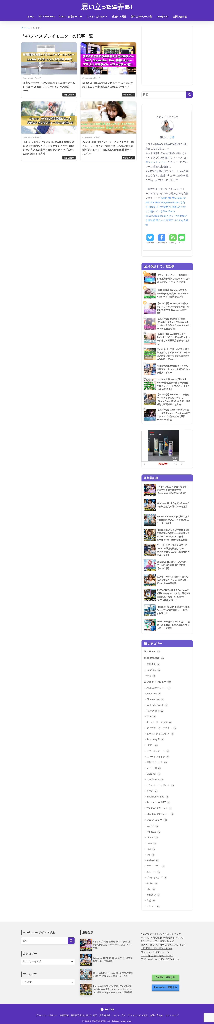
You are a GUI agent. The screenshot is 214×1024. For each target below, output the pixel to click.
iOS (150, 854)
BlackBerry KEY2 (157, 796)
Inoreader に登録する (165, 987)
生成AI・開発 (119, 16)
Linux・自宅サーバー (70, 16)
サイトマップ (171, 1015)
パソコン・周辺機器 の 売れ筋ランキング (162, 937)
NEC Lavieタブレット (159, 814)
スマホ (152, 791)
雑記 (150, 889)
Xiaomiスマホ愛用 (158, 207)
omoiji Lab (162, 16)
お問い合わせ (180, 16)
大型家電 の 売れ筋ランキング (156, 948)
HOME (109, 1009)
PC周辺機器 (154, 711)
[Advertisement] (167, 57)
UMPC (152, 745)
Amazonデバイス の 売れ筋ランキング (161, 934)
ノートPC (153, 768)
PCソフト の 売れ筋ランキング (157, 941)
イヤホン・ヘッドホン (160, 785)
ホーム (30, 16)
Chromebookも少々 (163, 216)
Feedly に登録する (165, 977)
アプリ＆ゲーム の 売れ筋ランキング (160, 959)
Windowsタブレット (158, 808)
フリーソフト (155, 866)
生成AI (151, 883)
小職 (172, 137)
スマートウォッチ (157, 756)
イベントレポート (157, 751)
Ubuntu (152, 837)
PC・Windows (47, 16)
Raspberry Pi (154, 739)
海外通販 (152, 664)
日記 (150, 900)
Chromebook (154, 699)
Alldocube (153, 693)
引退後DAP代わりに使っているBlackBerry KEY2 (165, 211)
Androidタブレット (158, 688)
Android (152, 860)
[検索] (189, 94)
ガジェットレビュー (156, 162)
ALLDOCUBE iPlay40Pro (159, 202)
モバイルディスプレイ (159, 733)
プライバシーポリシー (47, 1015)
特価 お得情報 (154, 658)
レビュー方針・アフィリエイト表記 (130, 1015)
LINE (181, 242)
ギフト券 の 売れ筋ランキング (157, 955)
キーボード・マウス (158, 722)
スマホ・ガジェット (97, 16)
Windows (153, 832)
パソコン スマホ (155, 819)
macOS (152, 826)
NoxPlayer (152, 651)
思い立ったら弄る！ (107, 6)
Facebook (162, 242)
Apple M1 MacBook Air (173, 198)
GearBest (153, 670)
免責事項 (64, 1015)
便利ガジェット (156, 762)
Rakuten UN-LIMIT (157, 802)
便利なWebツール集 (141, 16)
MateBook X (154, 779)
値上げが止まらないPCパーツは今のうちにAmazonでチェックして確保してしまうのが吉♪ (107, 24)
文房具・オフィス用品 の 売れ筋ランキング (163, 945)
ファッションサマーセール (155, 952)
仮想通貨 (152, 895)
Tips (150, 849)
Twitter (150, 242)
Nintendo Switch (156, 705)
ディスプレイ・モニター (161, 728)
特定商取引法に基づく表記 (84, 1015)
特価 (150, 675)
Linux (151, 843)
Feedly (173, 242)
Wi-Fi (150, 716)
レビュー (153, 906)
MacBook (153, 774)
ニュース (153, 872)
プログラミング (156, 877)
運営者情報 (104, 1015)
